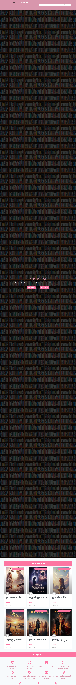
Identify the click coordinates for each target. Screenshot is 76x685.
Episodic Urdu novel (46, 666)
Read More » (8, 602)
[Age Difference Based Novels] (38, 683)
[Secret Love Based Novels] (46, 672)
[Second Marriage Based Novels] (29, 672)
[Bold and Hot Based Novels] (63, 672)
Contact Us (29, 4)
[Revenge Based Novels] (12, 672)
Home (14, 2)
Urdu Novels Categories (17, 4)
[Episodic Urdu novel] (46, 662)
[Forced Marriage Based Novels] (63, 662)
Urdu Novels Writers (21, 7)
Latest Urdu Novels (23, 2)
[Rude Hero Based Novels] (29, 662)
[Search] (69, 5)
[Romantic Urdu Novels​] (12, 662)
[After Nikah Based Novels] (19, 683)
